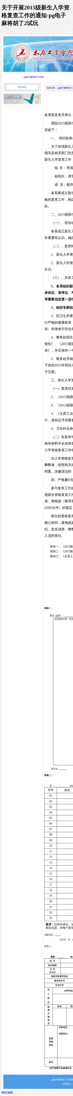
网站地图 (7, 1092)
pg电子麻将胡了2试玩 (34, 77)
